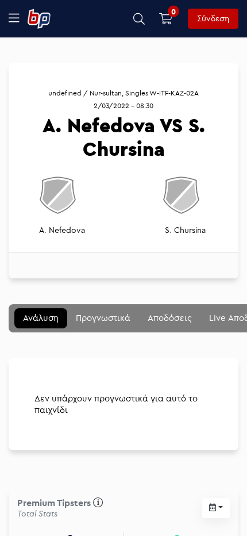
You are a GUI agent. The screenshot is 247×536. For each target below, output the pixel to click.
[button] (139, 18)
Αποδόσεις (170, 317)
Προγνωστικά (103, 317)
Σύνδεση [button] (213, 18)
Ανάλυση (41, 317)
